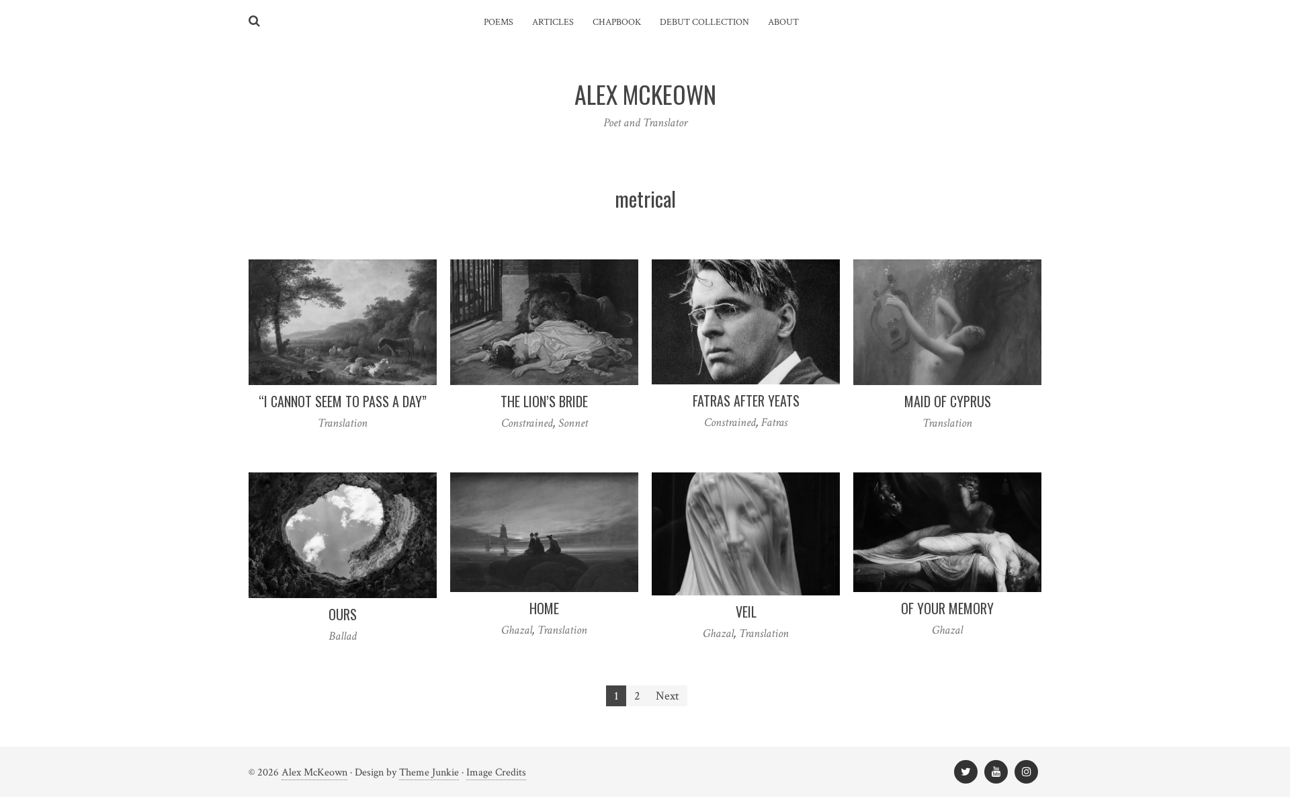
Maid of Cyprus (947, 401)
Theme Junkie (429, 772)
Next (667, 696)
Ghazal (516, 630)
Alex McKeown (314, 772)
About (783, 22)
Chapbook (617, 22)
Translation (343, 423)
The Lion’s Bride (544, 401)
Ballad (343, 636)
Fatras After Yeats (746, 400)
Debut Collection (704, 22)
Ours (343, 614)
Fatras (774, 422)
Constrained (527, 423)
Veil (746, 611)
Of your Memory (947, 608)
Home (544, 608)
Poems (498, 22)
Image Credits (496, 772)
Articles (553, 22)
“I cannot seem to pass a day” (343, 401)
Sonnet (573, 423)
